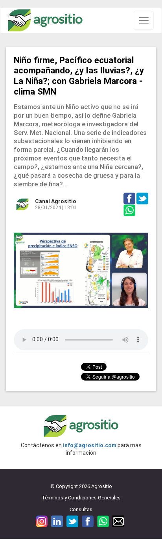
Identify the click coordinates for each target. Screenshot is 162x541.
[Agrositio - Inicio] (45, 20)
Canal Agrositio (55, 201)
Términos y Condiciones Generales (81, 498)
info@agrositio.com (89, 445)
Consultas (81, 509)
